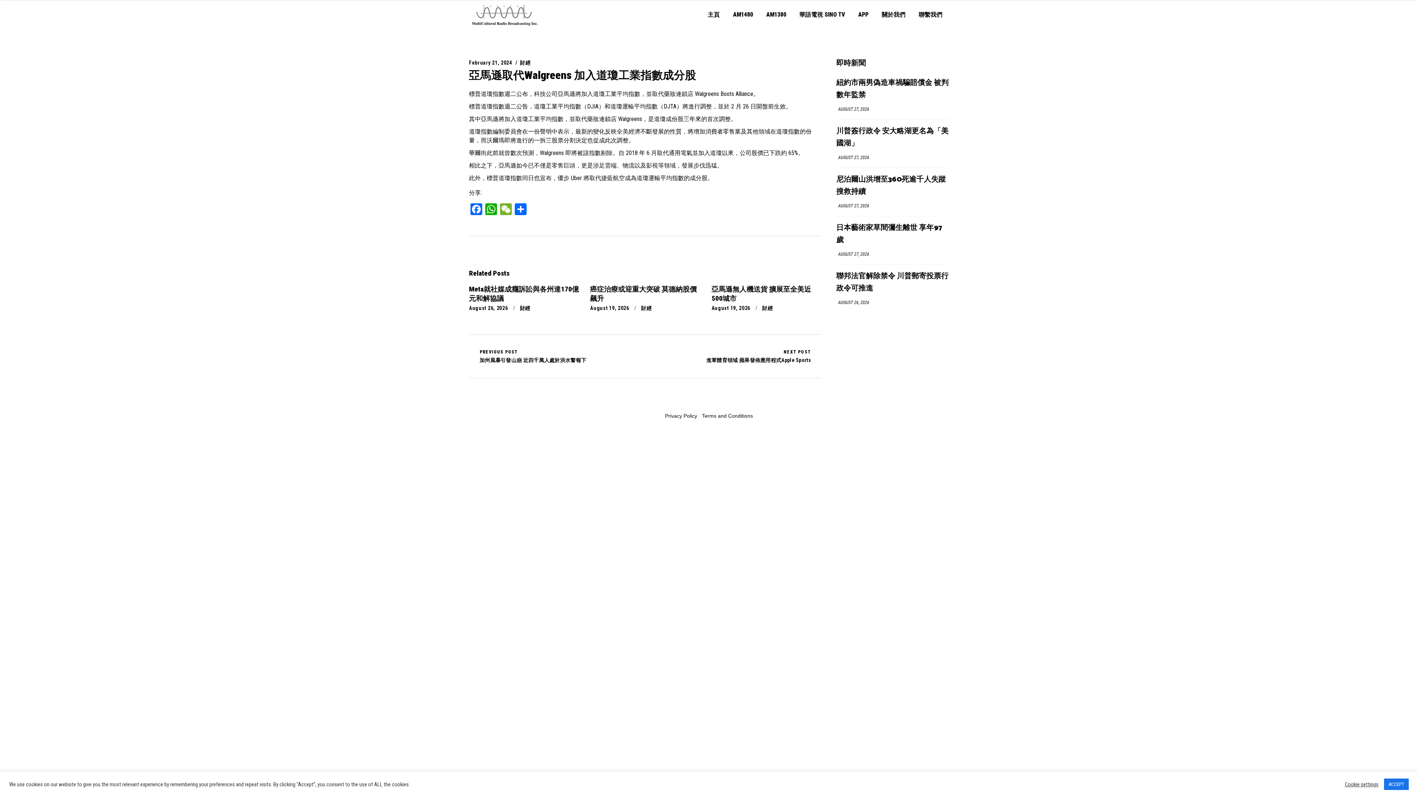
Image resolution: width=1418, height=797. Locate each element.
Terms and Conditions (727, 416)
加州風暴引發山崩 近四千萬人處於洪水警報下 (533, 356)
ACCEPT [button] (1396, 784)
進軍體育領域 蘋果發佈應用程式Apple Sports (758, 356)
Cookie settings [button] (1361, 784)
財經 (525, 63)
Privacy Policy (681, 416)
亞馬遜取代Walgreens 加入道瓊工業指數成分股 (582, 75)
